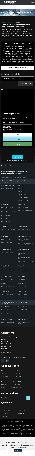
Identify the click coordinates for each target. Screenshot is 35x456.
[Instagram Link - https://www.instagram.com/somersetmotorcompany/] (7, 360)
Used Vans (9, 22)
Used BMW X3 (5, 221)
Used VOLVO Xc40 (23, 294)
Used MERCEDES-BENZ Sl (25, 261)
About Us (21, 413)
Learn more (22, 447)
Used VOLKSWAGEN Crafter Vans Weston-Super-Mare (15, 177)
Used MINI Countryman (8, 269)
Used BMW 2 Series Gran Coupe (8, 212)
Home (3, 22)
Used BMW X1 (5, 218)
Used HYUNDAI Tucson (8, 229)
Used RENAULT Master (24, 309)
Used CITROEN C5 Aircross (25, 210)
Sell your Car (22, 410)
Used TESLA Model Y (24, 286)
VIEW (17, 134)
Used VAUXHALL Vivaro (8, 322)
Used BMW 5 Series (7, 216)
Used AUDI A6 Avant (23, 197)
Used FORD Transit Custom (6, 314)
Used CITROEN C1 (23, 207)
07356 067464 (7, 355)
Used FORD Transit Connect (6, 310)
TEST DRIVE (17, 139)
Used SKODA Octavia (7, 286)
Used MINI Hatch (6, 272)
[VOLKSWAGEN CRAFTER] (17, 100)
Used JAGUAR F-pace (24, 229)
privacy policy (24, 421)
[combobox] (17, 78)
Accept (18, 450)
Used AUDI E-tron (23, 200)
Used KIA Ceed (5, 239)
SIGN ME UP (17, 157)
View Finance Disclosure (17, 67)
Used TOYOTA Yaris (7, 297)
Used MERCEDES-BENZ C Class (25, 258)
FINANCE (17, 144)
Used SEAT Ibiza (22, 279)
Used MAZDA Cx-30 (7, 252)
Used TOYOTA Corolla (7, 294)
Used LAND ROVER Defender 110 (23, 240)
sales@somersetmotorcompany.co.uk (14, 357)
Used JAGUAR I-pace (24, 232)
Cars (19, 407)
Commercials (6, 410)
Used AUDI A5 (21, 194)
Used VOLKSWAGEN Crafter (24, 323)
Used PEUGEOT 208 (23, 272)
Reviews (5, 413)
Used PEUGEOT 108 (23, 269)
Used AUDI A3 (22, 191)
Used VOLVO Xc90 (23, 297)
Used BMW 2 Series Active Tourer (7, 208)
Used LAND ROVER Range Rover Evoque (25, 244)
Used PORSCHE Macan (8, 279)
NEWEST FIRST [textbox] (9, 79)
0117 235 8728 (7, 352)
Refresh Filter (25, 84)
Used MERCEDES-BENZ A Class (25, 254)
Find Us (5, 416)
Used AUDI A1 (21, 188)
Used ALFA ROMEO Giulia (8, 188)
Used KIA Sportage (6, 242)
